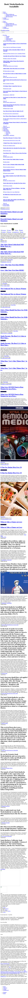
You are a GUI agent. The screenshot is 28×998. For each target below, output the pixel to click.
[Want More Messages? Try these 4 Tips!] (8, 135)
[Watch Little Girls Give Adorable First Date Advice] (9, 145)
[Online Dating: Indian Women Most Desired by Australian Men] (9, 58)
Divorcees (5, 128)
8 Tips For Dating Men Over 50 (11, 467)
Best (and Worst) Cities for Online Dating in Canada (14, 73)
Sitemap (4, 992)
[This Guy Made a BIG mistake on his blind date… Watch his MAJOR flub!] (5, 197)
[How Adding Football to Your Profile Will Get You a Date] (8, 173)
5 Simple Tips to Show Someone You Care (12, 143)
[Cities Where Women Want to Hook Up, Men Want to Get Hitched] (15, 119)
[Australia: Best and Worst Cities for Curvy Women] (14, 53)
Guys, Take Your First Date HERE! (12, 265)
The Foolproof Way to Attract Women (13, 288)
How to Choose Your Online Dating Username (13, 159)
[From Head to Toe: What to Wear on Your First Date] (7, 150)
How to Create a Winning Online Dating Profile (13, 164)
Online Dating (6, 130)
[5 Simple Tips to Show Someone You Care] (11, 140)
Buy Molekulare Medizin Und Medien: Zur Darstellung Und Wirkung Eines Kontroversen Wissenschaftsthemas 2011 (14, 971)
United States (8, 39)
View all (5, 64)
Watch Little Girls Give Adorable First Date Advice (14, 148)
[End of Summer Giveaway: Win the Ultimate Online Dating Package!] (9, 167)
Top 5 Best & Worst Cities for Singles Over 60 (13, 111)
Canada (7, 37)
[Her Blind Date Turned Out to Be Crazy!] (11, 192)
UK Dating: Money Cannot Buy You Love (12, 86)
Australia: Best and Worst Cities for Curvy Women (14, 56)
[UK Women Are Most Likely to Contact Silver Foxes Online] (8, 94)
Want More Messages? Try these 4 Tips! (12, 137)
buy (10, 967)
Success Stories (6, 205)
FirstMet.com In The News (11, 15)
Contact (4, 17)
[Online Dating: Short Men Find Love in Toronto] (10, 66)
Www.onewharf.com (5, 963)
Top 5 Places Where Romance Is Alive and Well (13, 116)
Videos (7, 134)
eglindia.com (3, 976)
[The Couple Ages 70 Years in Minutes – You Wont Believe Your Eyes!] (7, 185)
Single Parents (6, 204)
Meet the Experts (9, 16)
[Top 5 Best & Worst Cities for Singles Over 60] (8, 108)
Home (4, 12)
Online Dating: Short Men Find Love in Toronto (13, 68)
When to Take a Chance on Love (11, 522)
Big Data (5, 35)
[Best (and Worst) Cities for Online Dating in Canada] (8, 71)
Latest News (5, 129)
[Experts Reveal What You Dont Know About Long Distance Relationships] (9, 102)
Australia (7, 36)
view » (4, 907)
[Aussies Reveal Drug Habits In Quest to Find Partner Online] (9, 41)
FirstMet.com (6, 19)
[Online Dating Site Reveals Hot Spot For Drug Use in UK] (10, 77)
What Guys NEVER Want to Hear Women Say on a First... (12, 388)
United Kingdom (9, 38)
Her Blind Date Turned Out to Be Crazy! (12, 194)
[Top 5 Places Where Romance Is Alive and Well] (10, 113)
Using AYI (8, 133)
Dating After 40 (6, 127)
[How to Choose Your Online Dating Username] (8, 156)
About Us (5, 13)
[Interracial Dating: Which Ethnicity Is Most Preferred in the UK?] (7, 88)
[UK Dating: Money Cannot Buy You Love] (8, 83)
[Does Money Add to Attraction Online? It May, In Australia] (12, 47)
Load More (3, 869)
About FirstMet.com (10, 14)
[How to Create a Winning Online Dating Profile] (6, 162)
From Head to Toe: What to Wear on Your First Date (15, 153)
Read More (10, 259)
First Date (8, 131)
